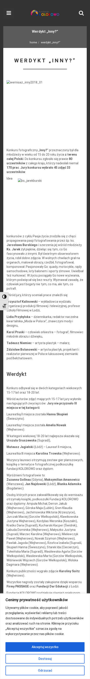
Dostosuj (45, 658)
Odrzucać (45, 670)
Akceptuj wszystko (45, 647)
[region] (45, 636)
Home (33, 42)
